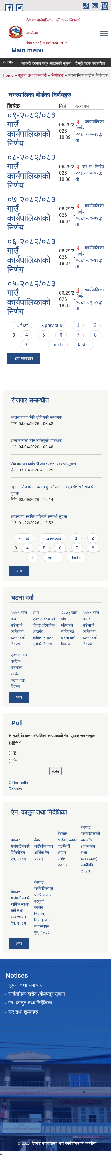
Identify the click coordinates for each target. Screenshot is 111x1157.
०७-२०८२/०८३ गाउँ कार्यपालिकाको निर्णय (31, 213)
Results (15, 789)
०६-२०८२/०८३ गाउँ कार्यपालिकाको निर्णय (31, 255)
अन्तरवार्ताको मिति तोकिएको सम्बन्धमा (36, 417)
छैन (15, 760)
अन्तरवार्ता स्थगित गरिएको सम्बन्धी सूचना (39, 516)
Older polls (18, 782)
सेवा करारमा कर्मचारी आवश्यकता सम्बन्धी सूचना (43, 463)
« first (22, 325)
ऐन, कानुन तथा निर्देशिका (30, 1003)
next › (57, 344)
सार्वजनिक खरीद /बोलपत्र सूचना (36, 994)
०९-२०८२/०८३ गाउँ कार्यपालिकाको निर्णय (31, 129)
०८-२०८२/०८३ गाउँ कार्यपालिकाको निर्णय (31, 171)
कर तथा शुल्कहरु (23, 1012)
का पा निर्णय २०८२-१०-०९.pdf (89, 173)
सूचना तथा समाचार (25, 985)
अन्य (19, 571)
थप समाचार (23, 358)
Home (8, 75)
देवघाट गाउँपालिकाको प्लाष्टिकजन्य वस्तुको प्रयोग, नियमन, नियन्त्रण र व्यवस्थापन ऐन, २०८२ (43, 907)
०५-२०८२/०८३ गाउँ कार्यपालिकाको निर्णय (31, 297)
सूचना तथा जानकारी (32, 75)
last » (83, 344)
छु (14, 752)
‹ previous (52, 325)
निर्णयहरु (57, 75)
